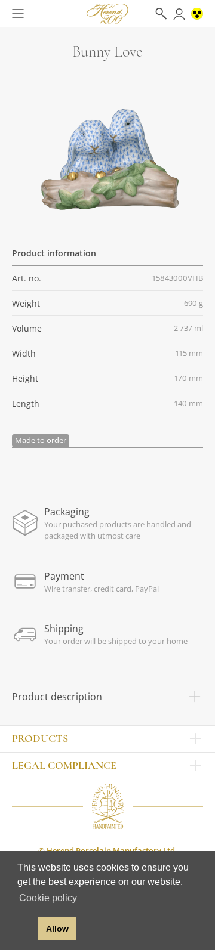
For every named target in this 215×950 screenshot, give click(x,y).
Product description (57, 696)
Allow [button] (57, 928)
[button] (25, 929)
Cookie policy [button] (48, 898)
